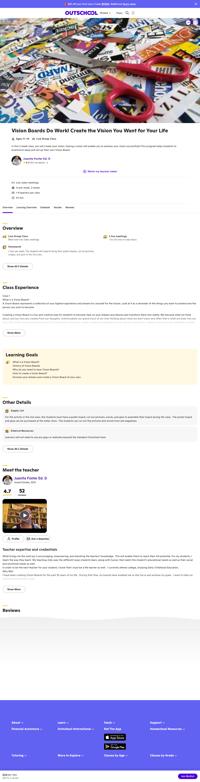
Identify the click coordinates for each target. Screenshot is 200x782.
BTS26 (105, 4)
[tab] (8, 207)
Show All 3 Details (17, 266)
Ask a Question (40, 538)
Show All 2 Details (17, 449)
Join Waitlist (187, 776)
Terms (126, 4)
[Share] (188, 22)
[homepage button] (81, 13)
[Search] (127, 12)
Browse (104, 13)
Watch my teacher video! (102, 171)
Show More (14, 332)
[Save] (195, 22)
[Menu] (133, 13)
